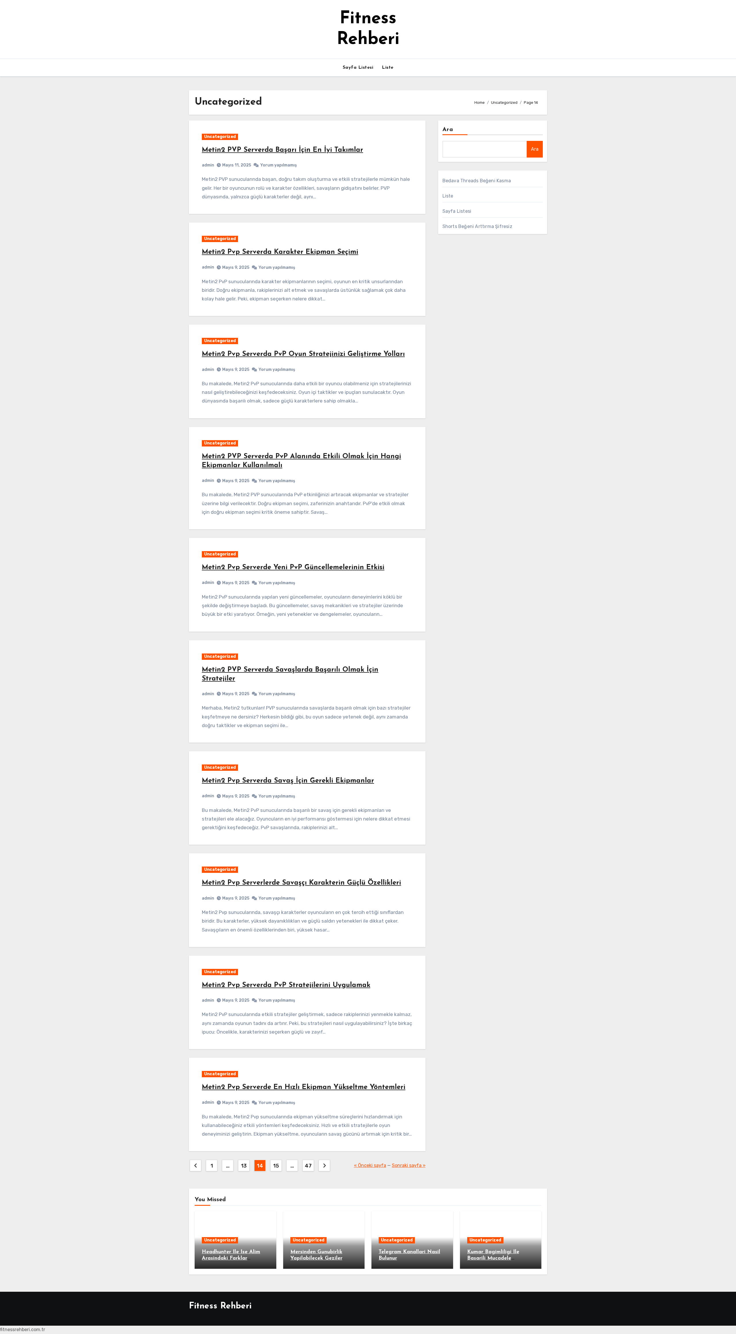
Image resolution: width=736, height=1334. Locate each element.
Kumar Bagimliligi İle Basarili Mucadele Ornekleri (493, 1258)
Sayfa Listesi (358, 67)
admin (208, 165)
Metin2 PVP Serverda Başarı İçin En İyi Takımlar (282, 150)
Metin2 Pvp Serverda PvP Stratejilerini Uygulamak (286, 985)
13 (243, 1166)
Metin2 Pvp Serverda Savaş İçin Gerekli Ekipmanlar (288, 780)
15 (276, 1166)
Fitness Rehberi (220, 1306)
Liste (388, 67)
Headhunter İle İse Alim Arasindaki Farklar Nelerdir (231, 1258)
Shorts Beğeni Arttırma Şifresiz (477, 226)
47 (308, 1166)
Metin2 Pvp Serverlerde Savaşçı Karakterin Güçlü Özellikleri (301, 882)
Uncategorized (220, 136)
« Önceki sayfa (370, 1165)
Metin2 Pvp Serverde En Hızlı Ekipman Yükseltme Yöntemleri (303, 1087)
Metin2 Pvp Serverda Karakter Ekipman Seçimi (280, 252)
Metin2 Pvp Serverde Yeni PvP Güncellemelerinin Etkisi (293, 567)
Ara (447, 130)
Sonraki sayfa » (408, 1165)
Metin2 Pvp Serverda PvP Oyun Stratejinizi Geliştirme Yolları (303, 354)
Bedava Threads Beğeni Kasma (476, 180)
